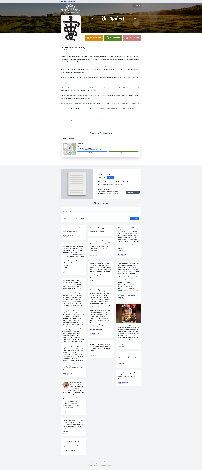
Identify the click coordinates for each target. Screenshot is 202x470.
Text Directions (92, 153)
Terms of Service (105, 463)
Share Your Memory (133, 192)
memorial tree (80, 120)
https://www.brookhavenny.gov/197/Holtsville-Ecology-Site (116, 108)
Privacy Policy (97, 463)
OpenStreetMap (102, 465)
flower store (103, 120)
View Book (102, 177)
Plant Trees (123, 153)
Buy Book (110, 177)
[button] (70, 147)
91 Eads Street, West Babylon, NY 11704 (90, 149)
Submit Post (134, 218)
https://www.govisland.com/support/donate (128, 103)
